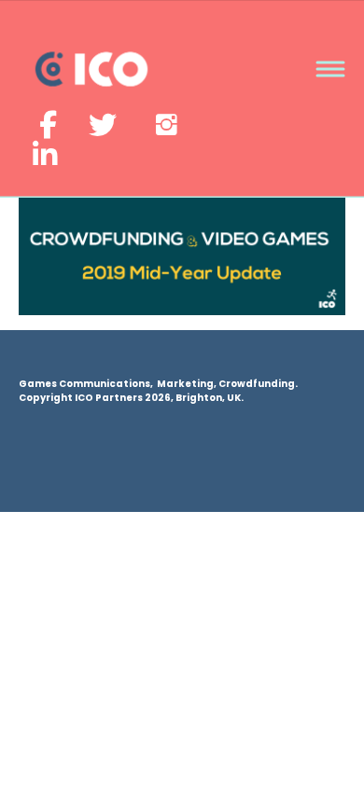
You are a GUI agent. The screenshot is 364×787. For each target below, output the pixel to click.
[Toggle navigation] (330, 69)
